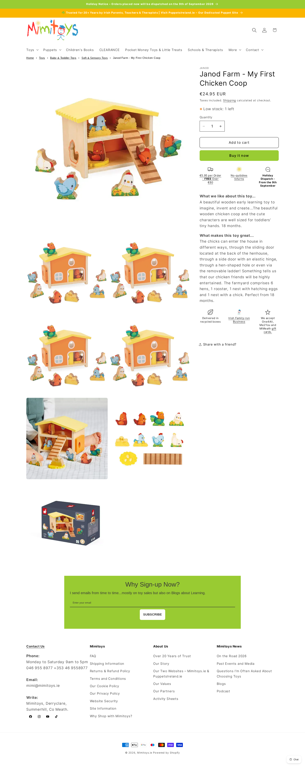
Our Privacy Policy (105, 693)
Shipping (229, 100)
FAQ (93, 656)
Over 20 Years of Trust (172, 656)
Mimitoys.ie (144, 752)
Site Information (103, 708)
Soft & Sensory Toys (95, 57)
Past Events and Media (236, 663)
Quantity (206, 117)
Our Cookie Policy (104, 686)
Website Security (104, 701)
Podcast (223, 691)
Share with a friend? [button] (220, 344)
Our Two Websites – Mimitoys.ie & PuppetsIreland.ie (181, 673)
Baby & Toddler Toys (63, 57)
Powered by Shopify (166, 752)
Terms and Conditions (108, 678)
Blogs (221, 684)
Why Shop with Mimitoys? (111, 716)
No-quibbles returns (239, 177)
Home (30, 57)
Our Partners (164, 691)
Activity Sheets (165, 699)
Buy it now (239, 156)
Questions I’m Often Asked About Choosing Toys (244, 673)
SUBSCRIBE (152, 614)
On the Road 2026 (232, 656)
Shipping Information (107, 663)
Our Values (162, 684)
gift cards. (270, 330)
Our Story (161, 663)
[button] (31, 50)
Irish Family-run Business (239, 320)
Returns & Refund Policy (110, 671)
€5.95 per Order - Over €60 (210, 179)
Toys (42, 57)
